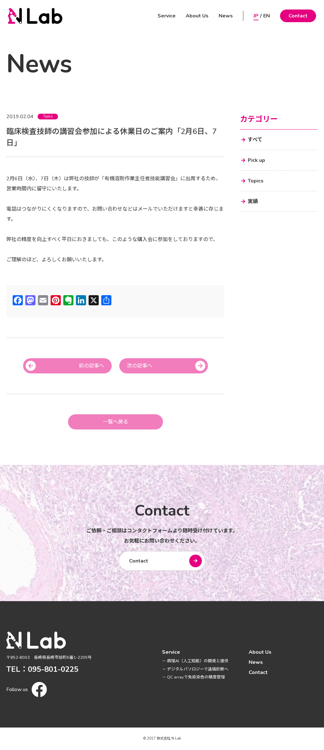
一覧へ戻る (115, 421)
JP (256, 15)
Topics (48, 116)
